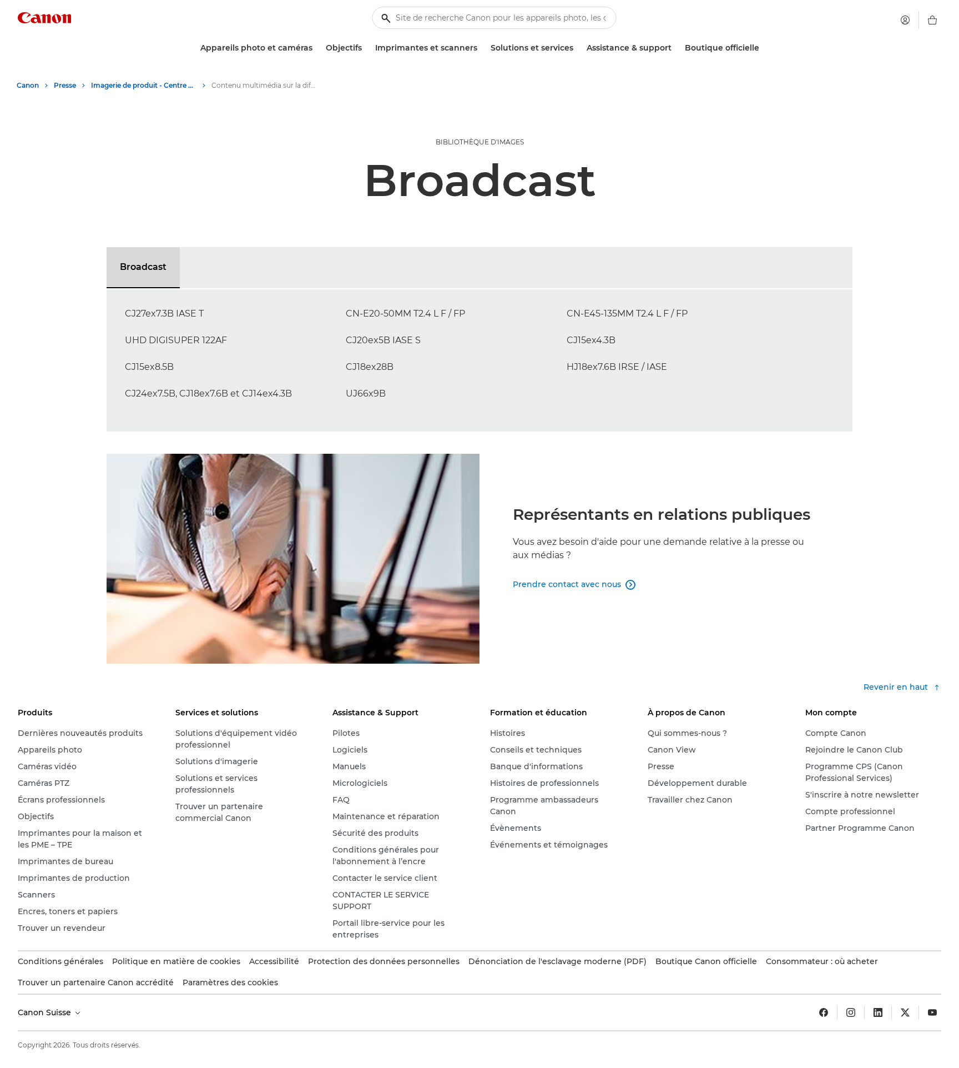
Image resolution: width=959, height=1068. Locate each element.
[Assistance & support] (676, 48)
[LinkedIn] (878, 1012)
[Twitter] (905, 1012)
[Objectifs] (366, 48)
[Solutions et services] (577, 48)
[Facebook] (823, 1012)
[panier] (932, 20)
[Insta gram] (850, 1012)
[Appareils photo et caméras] (316, 48)
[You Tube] (932, 1012)
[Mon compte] (905, 20)
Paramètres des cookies (230, 982)
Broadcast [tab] (143, 267)
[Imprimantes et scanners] (481, 48)
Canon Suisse (45, 1012)
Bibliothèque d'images (480, 142)
